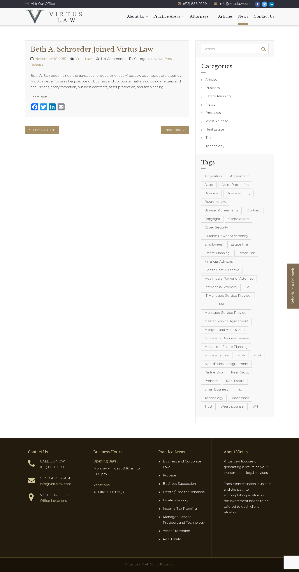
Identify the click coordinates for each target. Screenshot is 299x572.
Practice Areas (166, 16)
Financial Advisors (218, 261)
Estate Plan (240, 244)
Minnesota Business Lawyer (226, 338)
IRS (248, 287)
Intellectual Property (220, 287)
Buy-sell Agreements (221, 210)
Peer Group (240, 372)
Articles (225, 16)
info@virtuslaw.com (235, 4)
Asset (208, 185)
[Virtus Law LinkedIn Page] (271, 4)
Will (255, 406)
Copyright (212, 219)
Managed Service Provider (226, 312)
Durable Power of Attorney (226, 236)
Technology (215, 146)
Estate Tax (246, 253)
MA (222, 304)
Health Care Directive (221, 270)
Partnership (213, 372)
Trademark (240, 398)
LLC (207, 304)
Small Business (216, 389)
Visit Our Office (43, 4)
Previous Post (43, 130)
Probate (211, 381)
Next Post (173, 130)
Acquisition (213, 176)
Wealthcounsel (232, 406)
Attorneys (199, 16)
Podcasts (213, 113)
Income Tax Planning (180, 508)
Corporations (238, 219)
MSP (257, 355)
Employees (213, 244)
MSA (241, 355)
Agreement (239, 176)
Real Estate (215, 129)
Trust (208, 406)
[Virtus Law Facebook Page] (257, 4)
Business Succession (179, 483)
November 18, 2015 (50, 59)
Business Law (215, 202)
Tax (208, 138)
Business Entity (238, 193)
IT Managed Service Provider (228, 295)
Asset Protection (235, 185)
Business (213, 88)
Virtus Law (83, 59)
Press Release (217, 121)
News (243, 16)
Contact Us (264, 16)
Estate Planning (218, 96)
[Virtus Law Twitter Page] (264, 4)
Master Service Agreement (226, 321)
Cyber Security (216, 227)
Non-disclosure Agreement (226, 364)
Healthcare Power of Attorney (228, 278)
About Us (135, 16)
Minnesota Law (216, 355)
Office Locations (53, 501)
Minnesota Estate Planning (226, 347)
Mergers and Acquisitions (224, 330)
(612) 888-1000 (195, 4)
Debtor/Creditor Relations (183, 492)
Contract (253, 210)
